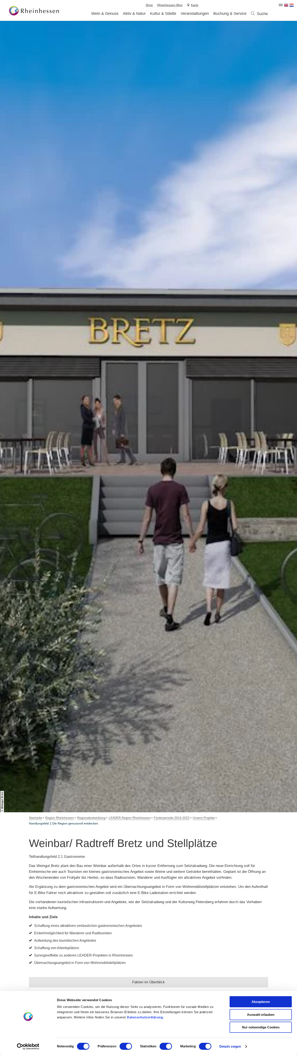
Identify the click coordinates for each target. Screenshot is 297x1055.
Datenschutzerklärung (145, 1017)
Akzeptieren (261, 1002)
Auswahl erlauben (260, 1014)
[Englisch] (286, 5)
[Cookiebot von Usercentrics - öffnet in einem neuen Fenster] (28, 1046)
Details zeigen (230, 1046)
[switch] (126, 1046)
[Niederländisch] (291, 5)
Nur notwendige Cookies (261, 1027)
